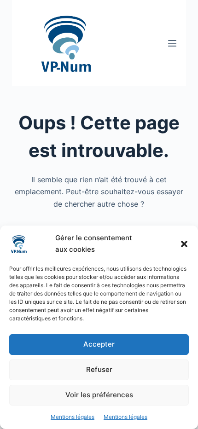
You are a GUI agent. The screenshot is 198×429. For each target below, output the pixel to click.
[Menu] (172, 43)
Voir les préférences (99, 394)
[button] (184, 244)
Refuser (99, 369)
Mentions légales (72, 416)
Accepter (99, 344)
